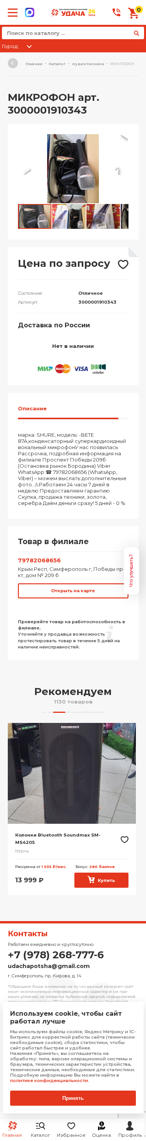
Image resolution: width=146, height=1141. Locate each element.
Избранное (71, 1135)
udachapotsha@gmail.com (49, 966)
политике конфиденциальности (49, 1080)
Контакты (27, 933)
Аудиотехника (88, 64)
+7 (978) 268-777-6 (56, 955)
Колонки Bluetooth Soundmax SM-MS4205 (57, 838)
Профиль (130, 1135)
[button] (121, 141)
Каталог (40, 1135)
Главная (33, 64)
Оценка (101, 1135)
